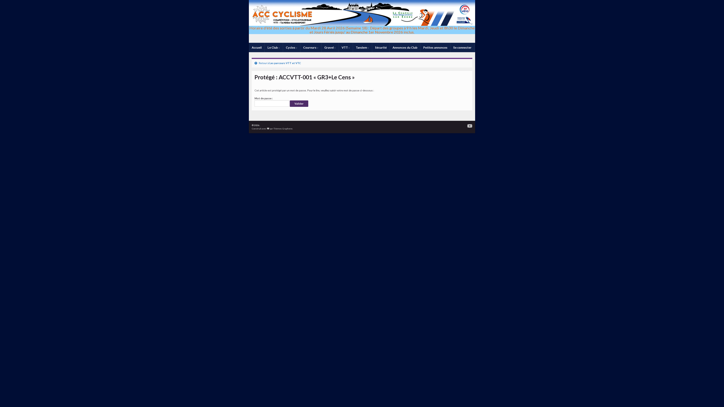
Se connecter (462, 47)
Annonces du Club (405, 47)
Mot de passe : (264, 98)
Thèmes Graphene (282, 128)
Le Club (273, 47)
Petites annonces (435, 47)
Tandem (362, 47)
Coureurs (310, 47)
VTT (345, 47)
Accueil (257, 47)
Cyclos (291, 47)
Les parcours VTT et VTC (285, 63)
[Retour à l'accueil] (362, 21)
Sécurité (381, 47)
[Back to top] (715, 398)
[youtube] (469, 125)
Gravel (329, 47)
